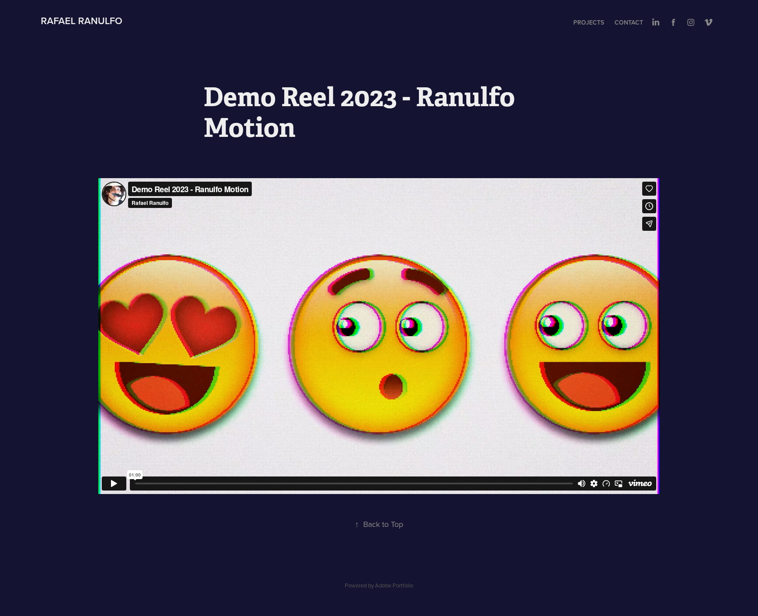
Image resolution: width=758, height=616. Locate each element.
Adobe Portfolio (394, 585)
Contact (629, 22)
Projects (588, 22)
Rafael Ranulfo (81, 21)
